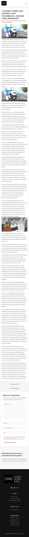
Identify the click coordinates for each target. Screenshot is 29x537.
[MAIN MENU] (26, 3)
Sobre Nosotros (14, 496)
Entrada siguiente (14, 388)
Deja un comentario (6, 20)
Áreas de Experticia (14, 509)
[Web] (14, 433)
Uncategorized (8, 22)
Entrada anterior (14, 384)
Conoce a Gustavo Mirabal (14, 498)
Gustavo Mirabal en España (14, 500)
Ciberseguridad (14, 20)
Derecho (20, 20)
